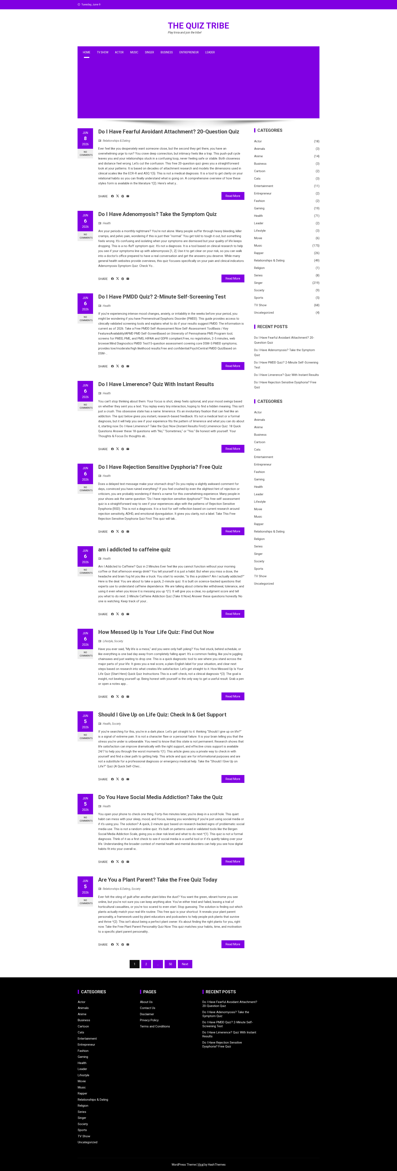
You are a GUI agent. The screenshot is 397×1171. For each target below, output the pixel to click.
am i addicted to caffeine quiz (134, 549)
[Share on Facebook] (112, 196)
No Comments (86, 153)
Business (167, 52)
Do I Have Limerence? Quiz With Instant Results (156, 384)
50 (170, 964)
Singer (149, 52)
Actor (119, 52)
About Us (146, 1002)
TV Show (102, 52)
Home (86, 52)
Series (258, 275)
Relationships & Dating (116, 140)
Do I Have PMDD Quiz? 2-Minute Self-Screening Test (162, 297)
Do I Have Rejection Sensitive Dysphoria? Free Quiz (160, 467)
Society (118, 641)
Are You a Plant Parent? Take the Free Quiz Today (157, 880)
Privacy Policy (149, 1020)
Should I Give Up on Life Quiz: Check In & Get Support (162, 714)
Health (107, 223)
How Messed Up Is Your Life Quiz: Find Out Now (156, 632)
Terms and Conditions (155, 1026)
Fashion (259, 201)
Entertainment (263, 186)
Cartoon (259, 171)
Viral (201, 1164)
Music (134, 52)
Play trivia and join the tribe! (185, 32)
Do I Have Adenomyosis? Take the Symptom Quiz (157, 214)
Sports (258, 298)
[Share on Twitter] (117, 196)
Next (185, 964)
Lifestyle (108, 641)
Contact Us (147, 1008)
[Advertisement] (198, 89)
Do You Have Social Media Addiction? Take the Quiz (160, 797)
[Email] (127, 196)
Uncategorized (264, 312)
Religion (259, 268)
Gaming (259, 208)
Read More (233, 196)
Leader (210, 52)
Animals (259, 149)
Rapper (259, 253)
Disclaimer (147, 1014)
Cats (257, 178)
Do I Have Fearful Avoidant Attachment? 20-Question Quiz (168, 131)
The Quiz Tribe (198, 26)
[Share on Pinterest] (122, 196)
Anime (258, 156)
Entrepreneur (189, 52)
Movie (258, 238)
